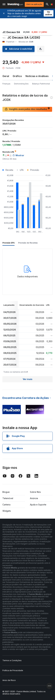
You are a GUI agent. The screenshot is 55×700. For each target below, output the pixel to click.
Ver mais (27, 379)
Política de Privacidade (12, 670)
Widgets (6, 511)
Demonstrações (21, 84)
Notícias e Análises (37, 76)
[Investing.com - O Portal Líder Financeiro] (15, 4)
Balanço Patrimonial (41, 84)
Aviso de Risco (9, 680)
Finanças (6, 84)
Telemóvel (7, 498)
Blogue (6, 492)
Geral (5, 76)
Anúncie (34, 498)
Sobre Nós (35, 492)
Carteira (6, 504)
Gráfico (17, 76)
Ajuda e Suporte (38, 504)
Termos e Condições (12, 660)
